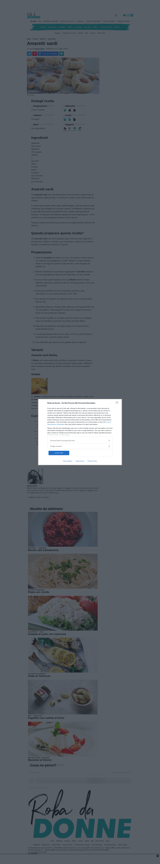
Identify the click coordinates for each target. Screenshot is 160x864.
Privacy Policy (92, 461)
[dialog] (80, 432)
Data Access (80, 461)
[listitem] (80, 440)
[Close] (118, 403)
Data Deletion (67, 461)
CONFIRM (59, 453)
